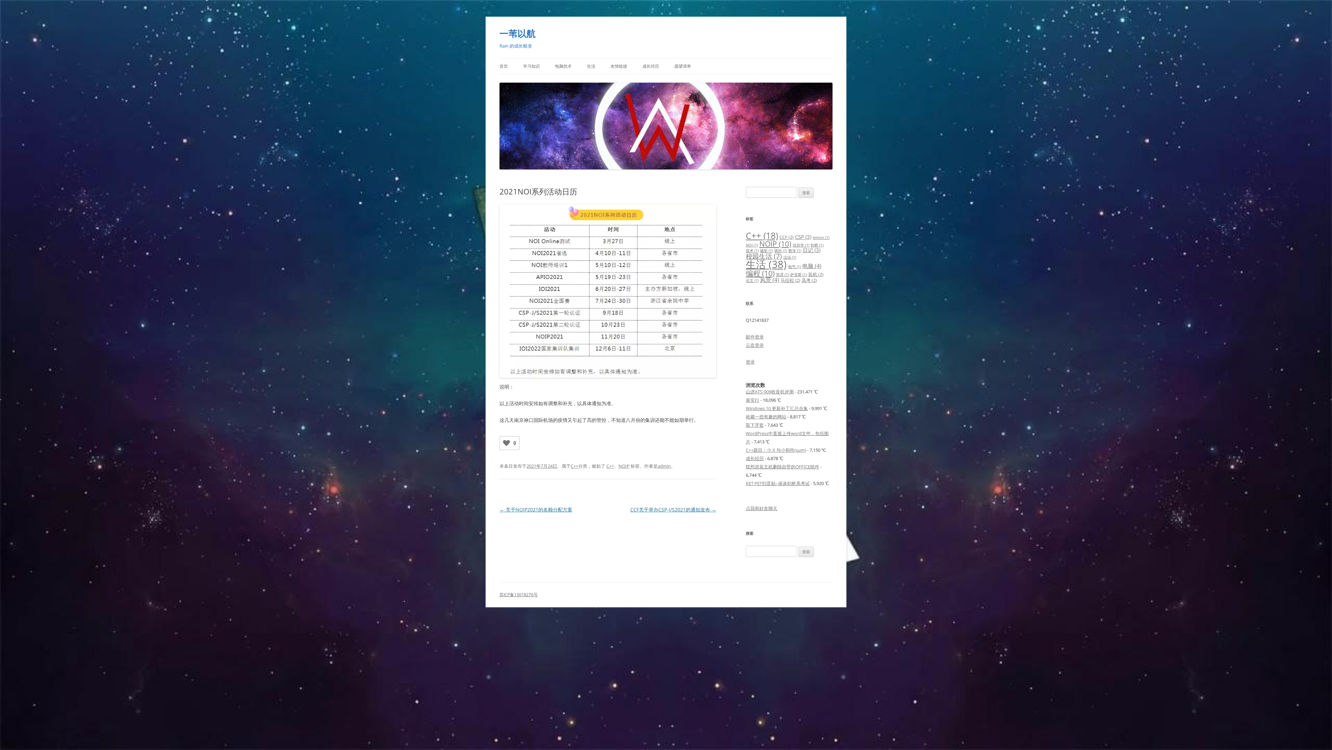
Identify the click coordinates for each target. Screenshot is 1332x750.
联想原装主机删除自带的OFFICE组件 (782, 467)
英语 (782, 274)
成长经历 (650, 66)
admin (664, 466)
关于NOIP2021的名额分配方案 (536, 509)
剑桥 (817, 245)
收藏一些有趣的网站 (766, 417)
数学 (794, 250)
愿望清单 (682, 66)
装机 (815, 274)
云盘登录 (755, 345)
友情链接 (618, 66)
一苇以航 (518, 33)
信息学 (801, 245)
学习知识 (531, 66)
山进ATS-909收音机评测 (770, 392)
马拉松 (790, 280)
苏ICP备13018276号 (519, 595)
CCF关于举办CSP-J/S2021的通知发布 (673, 509)
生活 (591, 66)
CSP (803, 236)
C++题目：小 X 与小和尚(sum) (776, 450)
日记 (811, 250)
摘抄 (780, 250)
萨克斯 (798, 274)
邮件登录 (755, 337)
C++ (574, 466)
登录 (750, 362)
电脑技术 (563, 66)
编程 (760, 273)
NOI (752, 245)
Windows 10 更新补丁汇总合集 (777, 408)
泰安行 (752, 400)
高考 (809, 280)
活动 (789, 257)
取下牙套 (755, 425)
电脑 (811, 266)
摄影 (766, 250)
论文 (752, 280)
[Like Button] (506, 443)
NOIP (624, 466)
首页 (504, 66)
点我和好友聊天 (761, 508)
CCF (786, 237)
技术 (752, 250)
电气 (794, 266)
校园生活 (764, 256)
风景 (769, 280)
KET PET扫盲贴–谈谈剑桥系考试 (778, 483)
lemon (821, 237)
